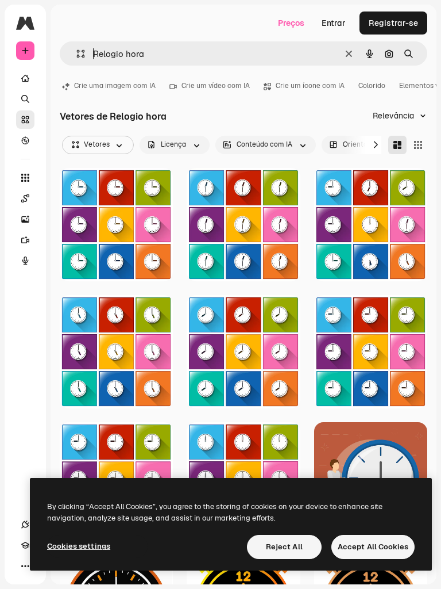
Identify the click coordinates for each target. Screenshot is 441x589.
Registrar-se (393, 23)
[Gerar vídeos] (25, 240)
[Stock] (25, 119)
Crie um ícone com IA (310, 85)
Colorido (371, 85)
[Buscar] (25, 99)
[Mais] (25, 566)
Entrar (334, 23)
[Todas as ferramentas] (25, 178)
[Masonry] (397, 145)
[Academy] (25, 545)
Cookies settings (78, 546)
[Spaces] (25, 198)
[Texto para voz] (25, 260)
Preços (291, 23)
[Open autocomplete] (76, 53)
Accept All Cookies (373, 547)
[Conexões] (25, 524)
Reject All (284, 547)
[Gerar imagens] (25, 219)
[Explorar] (25, 140)
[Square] (418, 145)
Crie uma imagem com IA (115, 85)
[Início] (25, 78)
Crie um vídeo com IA (215, 85)
